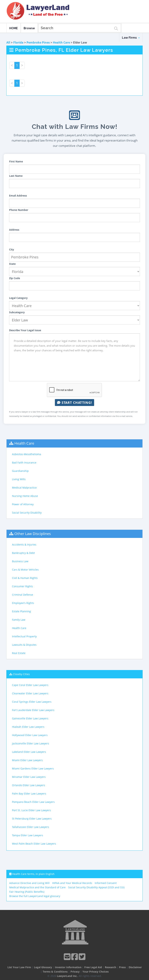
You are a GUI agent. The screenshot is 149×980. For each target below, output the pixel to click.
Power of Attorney (23, 504)
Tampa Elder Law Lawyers (27, 835)
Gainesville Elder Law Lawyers (30, 718)
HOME (13, 28)
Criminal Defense (22, 594)
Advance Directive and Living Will (29, 883)
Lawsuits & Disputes (24, 644)
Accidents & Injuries (24, 544)
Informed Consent (106, 883)
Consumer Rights (22, 586)
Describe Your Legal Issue (25, 330)
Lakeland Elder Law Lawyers (29, 752)
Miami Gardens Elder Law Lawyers (33, 768)
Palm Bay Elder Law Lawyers (29, 793)
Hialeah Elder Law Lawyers (28, 726)
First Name (16, 161)
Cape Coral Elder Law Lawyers (30, 685)
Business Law (20, 561)
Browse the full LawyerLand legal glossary (34, 896)
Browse (29, 28)
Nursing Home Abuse (25, 496)
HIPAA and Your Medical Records (72, 883)
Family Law (18, 619)
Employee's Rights (23, 603)
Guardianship (20, 471)
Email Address (18, 195)
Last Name (16, 175)
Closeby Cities (21, 674)
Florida (18, 42)
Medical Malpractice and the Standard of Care (37, 887)
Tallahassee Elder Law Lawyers (30, 827)
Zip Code (14, 278)
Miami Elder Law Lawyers (27, 760)
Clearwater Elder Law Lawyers (30, 693)
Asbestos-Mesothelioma (26, 454)
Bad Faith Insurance (24, 462)
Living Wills (19, 479)
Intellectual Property (24, 636)
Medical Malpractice (24, 487)
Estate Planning (21, 611)
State (12, 264)
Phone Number (18, 210)
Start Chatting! (76, 402)
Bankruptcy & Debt (23, 553)
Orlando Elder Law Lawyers (28, 785)
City (11, 249)
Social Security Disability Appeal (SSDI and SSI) (96, 887)
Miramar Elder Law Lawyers (29, 777)
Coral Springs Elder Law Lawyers (31, 701)
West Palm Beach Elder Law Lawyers (34, 843)
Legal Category (18, 298)
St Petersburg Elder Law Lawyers (32, 818)
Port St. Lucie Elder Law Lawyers (31, 810)
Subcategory (17, 312)
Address (14, 229)
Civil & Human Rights (25, 578)
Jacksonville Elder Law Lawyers (30, 743)
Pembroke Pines (38, 42)
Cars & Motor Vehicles (25, 569)
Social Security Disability (27, 512)
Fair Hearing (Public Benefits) (26, 891)
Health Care (61, 42)
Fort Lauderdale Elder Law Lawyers (33, 710)
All (8, 42)
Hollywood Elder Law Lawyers (30, 735)
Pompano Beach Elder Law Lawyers (33, 802)
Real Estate (18, 653)
